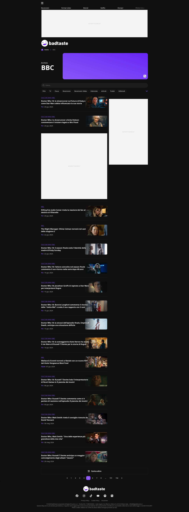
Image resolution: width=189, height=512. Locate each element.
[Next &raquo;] (122, 478)
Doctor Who (46, 98)
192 (117, 478)
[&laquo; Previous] (67, 478)
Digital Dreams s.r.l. (72, 504)
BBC (53, 98)
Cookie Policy (95, 500)
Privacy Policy (85, 500)
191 (111, 478)
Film (43, 367)
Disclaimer (104, 500)
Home (46, 50)
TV (42, 107)
